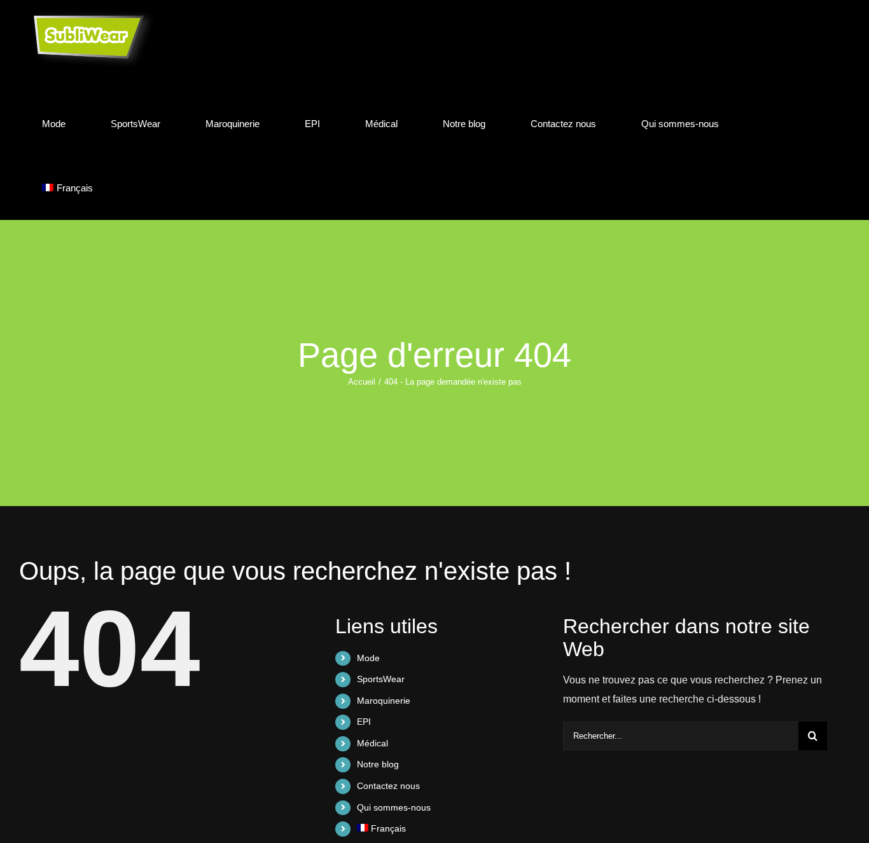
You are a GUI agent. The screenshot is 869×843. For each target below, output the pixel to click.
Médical (372, 743)
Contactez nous (388, 786)
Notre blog (378, 764)
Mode (368, 658)
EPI (364, 721)
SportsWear (381, 679)
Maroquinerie (383, 701)
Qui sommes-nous (394, 807)
